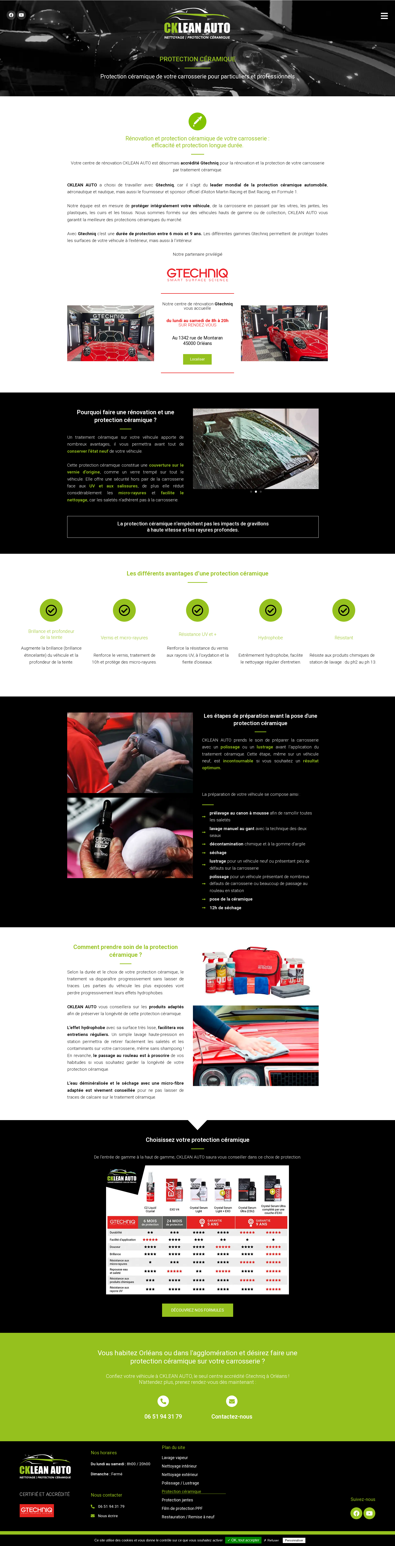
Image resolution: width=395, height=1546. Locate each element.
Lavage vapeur (175, 1457)
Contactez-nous (231, 1416)
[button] (197, 359)
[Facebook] (11, 15)
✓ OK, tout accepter (243, 1540)
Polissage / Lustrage (180, 1483)
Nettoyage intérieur (179, 1466)
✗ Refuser (271, 1540)
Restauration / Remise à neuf (188, 1517)
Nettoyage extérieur (180, 1474)
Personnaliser (294, 1540)
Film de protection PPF (182, 1508)
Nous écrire (108, 1516)
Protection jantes (177, 1500)
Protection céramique (181, 1491)
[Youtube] (21, 15)
